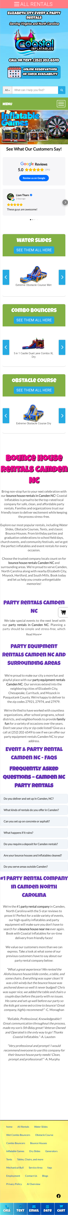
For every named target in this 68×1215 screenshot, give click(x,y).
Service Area (35, 1167)
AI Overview (33, 1183)
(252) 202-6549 (46, 61)
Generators (51, 1151)
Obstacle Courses (27, 529)
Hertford (20, 575)
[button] (3, 202)
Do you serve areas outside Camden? (26, 866)
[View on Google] (10, 196)
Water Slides (41, 1126)
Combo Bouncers (15, 1143)
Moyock (7, 575)
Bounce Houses (16, 533)
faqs (49, 1167)
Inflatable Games (15, 1151)
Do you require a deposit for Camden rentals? (31, 844)
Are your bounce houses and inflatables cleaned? (33, 855)
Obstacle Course (44, 1134)
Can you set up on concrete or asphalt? (27, 821)
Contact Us (31, 1175)
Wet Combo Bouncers (18, 1134)
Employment (13, 1175)
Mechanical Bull (15, 1167)
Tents (43, 529)
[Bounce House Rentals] (34, 127)
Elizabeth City (56, 571)
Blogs (45, 1175)
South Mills (41, 575)
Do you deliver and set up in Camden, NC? (29, 798)
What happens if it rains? (18, 832)
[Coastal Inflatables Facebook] (58, 1195)
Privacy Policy (14, 1183)
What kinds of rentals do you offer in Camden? (31, 810)
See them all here (34, 250)
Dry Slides (34, 1151)
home (9, 1126)
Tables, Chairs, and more (30, 1159)
